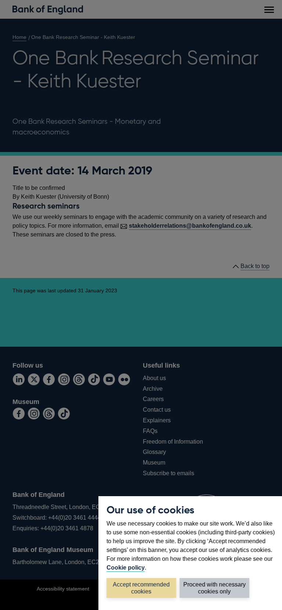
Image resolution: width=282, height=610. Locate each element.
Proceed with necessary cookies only (214, 588)
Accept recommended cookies (141, 588)
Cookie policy (125, 567)
